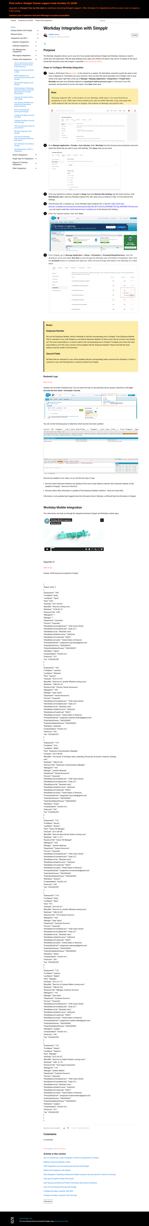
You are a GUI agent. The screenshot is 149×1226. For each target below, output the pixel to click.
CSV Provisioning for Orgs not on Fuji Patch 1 (24, 127)
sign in (50, 1148)
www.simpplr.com (25, 1218)
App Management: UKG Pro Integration (23, 150)
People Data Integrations (43, 20)
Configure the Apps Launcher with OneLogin (24, 121)
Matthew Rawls (54, 34)
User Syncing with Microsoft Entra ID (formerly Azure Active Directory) (23, 104)
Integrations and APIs (25, 20)
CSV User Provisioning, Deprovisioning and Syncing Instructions (23, 138)
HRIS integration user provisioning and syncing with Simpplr (24, 77)
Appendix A (73, 73)
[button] (64, 1128)
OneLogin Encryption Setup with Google (23, 98)
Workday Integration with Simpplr (22, 132)
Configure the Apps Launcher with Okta (24, 116)
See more (48, 1201)
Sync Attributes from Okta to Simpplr (24, 145)
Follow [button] (134, 35)
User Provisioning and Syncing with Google (21, 110)
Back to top (48, 382)
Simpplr (13, 20)
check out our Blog (61, 1221)
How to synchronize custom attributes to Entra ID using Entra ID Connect (23, 65)
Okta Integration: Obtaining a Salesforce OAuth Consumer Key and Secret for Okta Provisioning (24, 90)
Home (13, 27)
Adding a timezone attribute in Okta (24, 71)
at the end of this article (93, 61)
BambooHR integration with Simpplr (23, 83)
